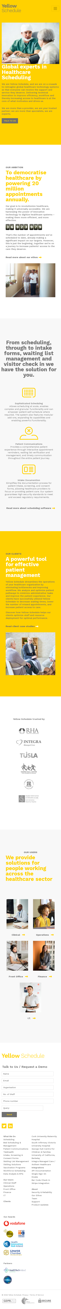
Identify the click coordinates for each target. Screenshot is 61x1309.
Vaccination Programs (14, 1167)
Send (9, 1114)
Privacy (25, 1295)
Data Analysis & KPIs (13, 1174)
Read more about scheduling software (28, 508)
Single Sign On (39, 1174)
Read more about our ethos (22, 257)
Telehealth (8, 1152)
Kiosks (35, 1177)
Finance (7, 1192)
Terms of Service (37, 1295)
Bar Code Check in (41, 1180)
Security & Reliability (42, 1192)
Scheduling (8, 1139)
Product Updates (40, 1205)
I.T (4, 1195)
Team (34, 1198)
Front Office (9, 1189)
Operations (8, 1186)
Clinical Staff (9, 1183)
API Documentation (41, 1171)
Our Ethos (37, 1195)
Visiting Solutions (12, 1164)
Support (36, 1201)
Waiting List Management (16, 1161)
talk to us (10, 121)
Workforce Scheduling (14, 1171)
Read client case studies (20, 626)
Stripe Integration (40, 1183)
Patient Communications (15, 1149)
